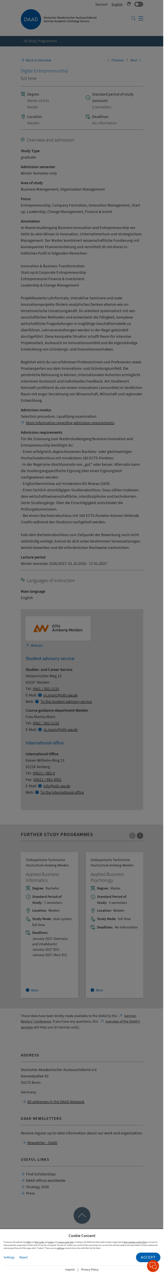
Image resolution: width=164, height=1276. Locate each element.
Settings (9, 1257)
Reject (23, 1257)
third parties (39, 1242)
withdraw (60, 1248)
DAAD (28, 1242)
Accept (148, 1257)
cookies (51, 1242)
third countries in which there (135, 1242)
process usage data (66, 1242)
